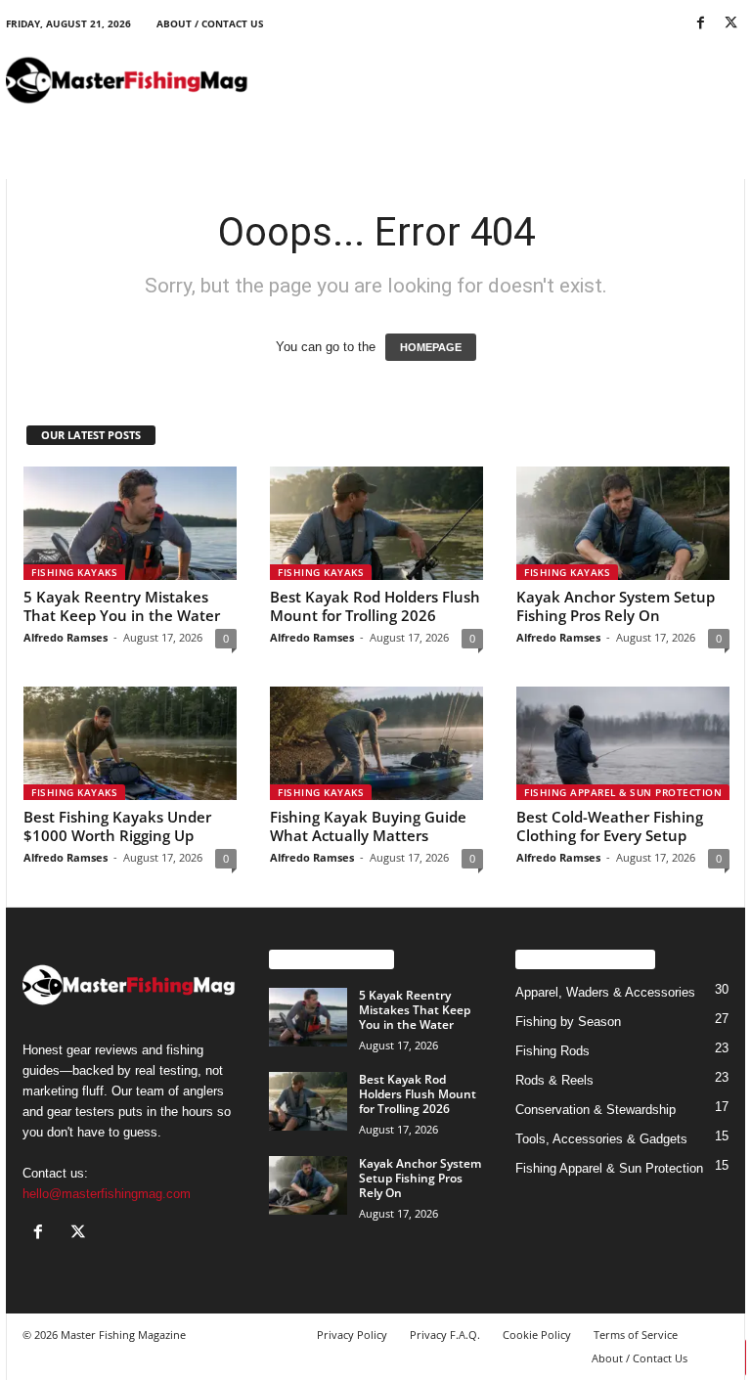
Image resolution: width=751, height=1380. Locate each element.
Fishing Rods (552, 1051)
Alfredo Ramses (65, 637)
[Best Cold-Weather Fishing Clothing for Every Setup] (622, 743)
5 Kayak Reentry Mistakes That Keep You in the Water (121, 606)
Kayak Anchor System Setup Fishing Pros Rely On (615, 606)
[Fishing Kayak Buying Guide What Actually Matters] (376, 743)
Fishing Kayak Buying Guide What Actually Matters (368, 826)
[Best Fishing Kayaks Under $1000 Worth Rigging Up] (130, 743)
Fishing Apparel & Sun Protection (623, 792)
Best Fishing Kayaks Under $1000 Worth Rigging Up (117, 826)
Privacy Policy (352, 1334)
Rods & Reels (554, 1080)
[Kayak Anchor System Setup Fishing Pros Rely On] (622, 523)
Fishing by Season (568, 1021)
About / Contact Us (210, 23)
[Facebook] (700, 24)
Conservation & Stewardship (595, 1109)
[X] (730, 24)
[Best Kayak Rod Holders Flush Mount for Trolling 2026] (376, 523)
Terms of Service (636, 1334)
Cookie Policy (537, 1334)
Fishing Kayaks (74, 572)
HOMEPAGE (431, 347)
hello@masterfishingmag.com (106, 1193)
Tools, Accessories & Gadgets (601, 1139)
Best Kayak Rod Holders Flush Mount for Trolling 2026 (375, 606)
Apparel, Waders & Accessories (605, 992)
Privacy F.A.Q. (445, 1334)
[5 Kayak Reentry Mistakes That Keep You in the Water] (130, 523)
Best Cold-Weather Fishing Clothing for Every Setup (609, 826)
